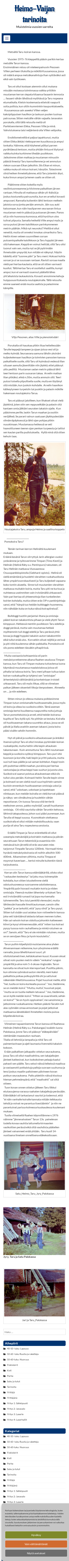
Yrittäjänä (12, 1397)
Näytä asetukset (36, 1553)
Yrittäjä (11, 1392)
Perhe (10, 1375)
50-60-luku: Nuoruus (18, 1359)
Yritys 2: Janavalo (16, 1408)
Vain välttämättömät (36, 1544)
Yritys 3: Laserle (15, 1414)
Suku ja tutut (13, 1381)
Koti (9, 1370)
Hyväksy (36, 1534)
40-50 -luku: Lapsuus (18, 1348)
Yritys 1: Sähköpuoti (17, 1403)
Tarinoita (11, 1386)
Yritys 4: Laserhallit (17, 1419)
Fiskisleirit (12, 1365)
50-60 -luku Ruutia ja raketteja (23, 1354)
